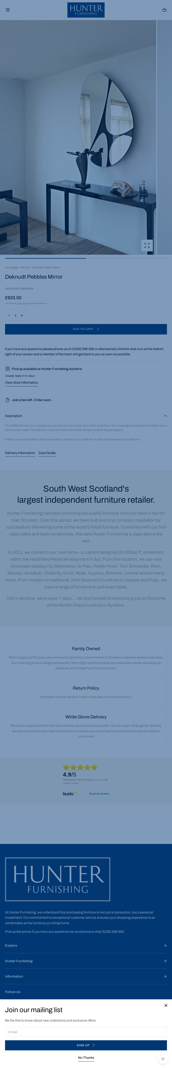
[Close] (86, 534)
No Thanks (86, 1057)
